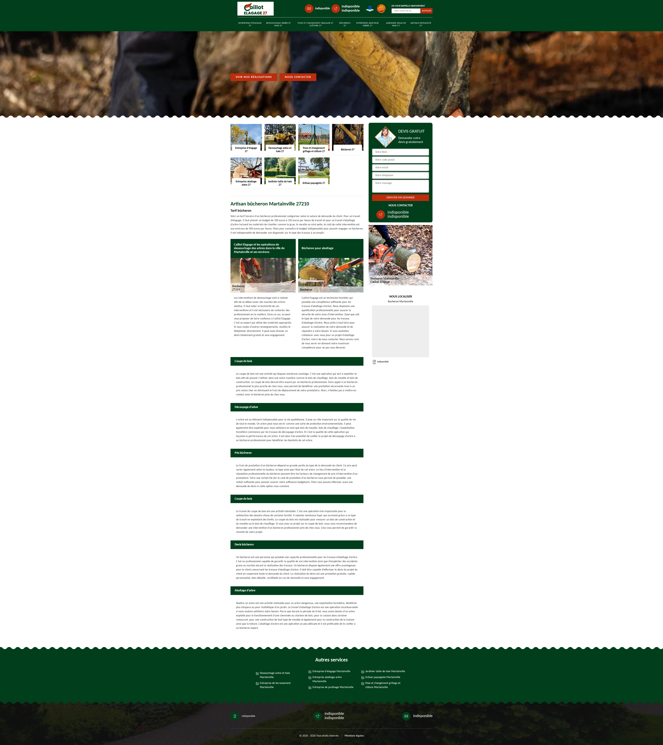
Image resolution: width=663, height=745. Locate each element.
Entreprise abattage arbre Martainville (327, 679)
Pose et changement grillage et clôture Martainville (382, 685)
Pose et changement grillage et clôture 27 (315, 24)
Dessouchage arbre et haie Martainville (275, 675)
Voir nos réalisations (254, 77)
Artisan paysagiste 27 (421, 24)
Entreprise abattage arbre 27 (367, 24)
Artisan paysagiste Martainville (382, 677)
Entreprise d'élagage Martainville (331, 671)
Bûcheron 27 (344, 24)
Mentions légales (354, 735)
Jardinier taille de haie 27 (396, 24)
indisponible (322, 8)
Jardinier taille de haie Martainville (385, 671)
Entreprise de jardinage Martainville (333, 687)
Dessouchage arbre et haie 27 (278, 24)
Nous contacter (298, 77)
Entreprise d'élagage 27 (250, 24)
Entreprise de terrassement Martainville (275, 685)
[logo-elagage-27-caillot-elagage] (253, 9)
